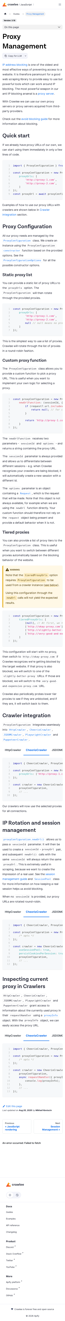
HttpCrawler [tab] (13, 750)
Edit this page (14, 1106)
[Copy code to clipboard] (58, 164)
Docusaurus (12, 1288)
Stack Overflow (13, 1253)
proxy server (46, 93)
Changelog (11, 1232)
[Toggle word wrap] (52, 164)
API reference (13, 1225)
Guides (9, 1212)
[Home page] (5, 14)
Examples (11, 1218)
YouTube (10, 1267)
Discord (10, 1247)
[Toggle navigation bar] (60, 4)
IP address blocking (14, 64)
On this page (11, 27)
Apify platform (13, 1282)
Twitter (9, 1260)
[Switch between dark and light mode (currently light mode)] (13, 1195)
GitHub (9, 1295)
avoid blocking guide (34, 119)
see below (51, 585)
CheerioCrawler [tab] (36, 750)
